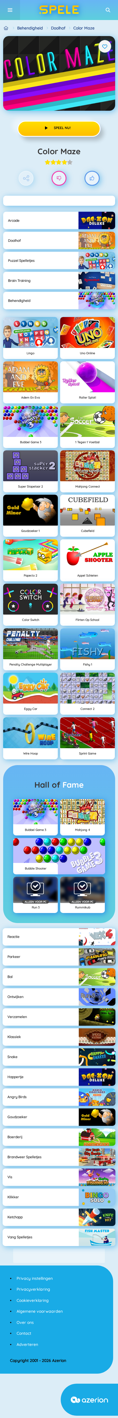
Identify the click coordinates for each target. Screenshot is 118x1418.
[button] (108, 10)
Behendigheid (30, 28)
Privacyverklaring (33, 1289)
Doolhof (58, 28)
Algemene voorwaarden (40, 1311)
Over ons (25, 1322)
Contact (24, 1333)
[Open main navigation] (10, 10)
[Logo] (59, 10)
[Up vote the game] (92, 178)
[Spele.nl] (6, 28)
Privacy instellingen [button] (35, 1278)
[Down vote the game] (59, 178)
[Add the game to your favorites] (105, 46)
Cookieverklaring (33, 1300)
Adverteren (27, 1344)
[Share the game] (26, 178)
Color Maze (84, 28)
